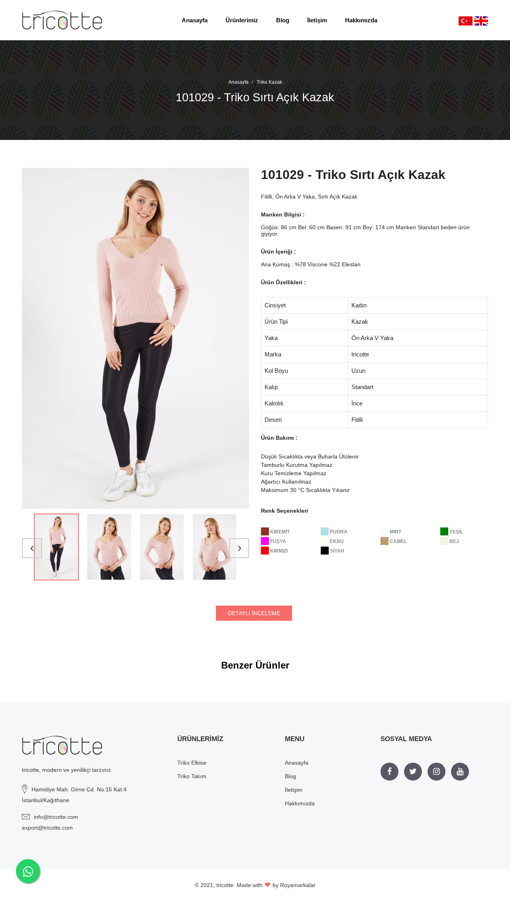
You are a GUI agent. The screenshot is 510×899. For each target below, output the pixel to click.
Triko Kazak (269, 82)
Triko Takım (191, 776)
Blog (282, 20)
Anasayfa (195, 20)
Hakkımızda (361, 20)
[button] (32, 548)
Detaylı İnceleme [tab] (254, 613)
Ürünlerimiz (242, 20)
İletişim (317, 20)
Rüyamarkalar (298, 885)
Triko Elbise (191, 762)
